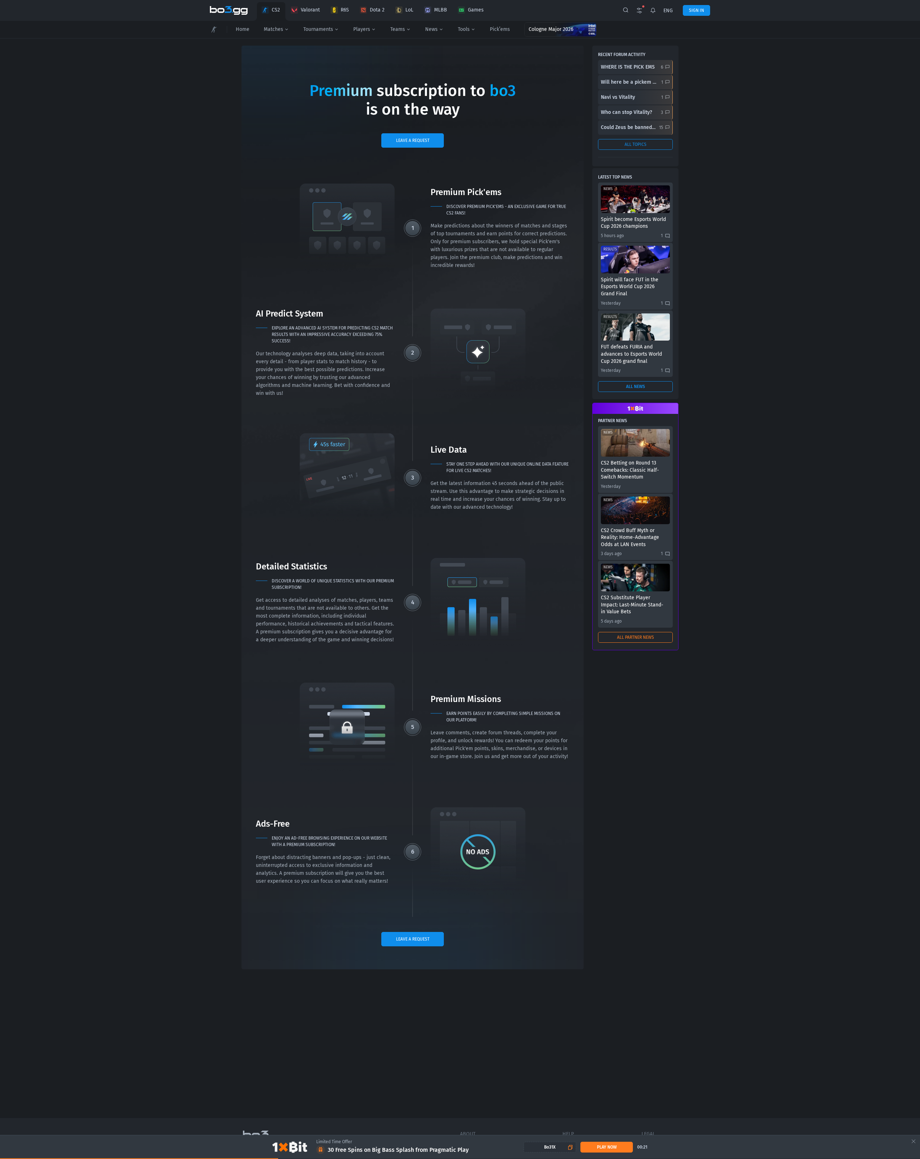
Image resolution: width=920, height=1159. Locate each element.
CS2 (276, 10)
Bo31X (550, 1147)
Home (242, 29)
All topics (636, 144)
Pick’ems (500, 29)
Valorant (310, 10)
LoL (409, 10)
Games (476, 10)
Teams (397, 29)
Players (361, 29)
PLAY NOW (607, 1147)
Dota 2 (377, 10)
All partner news (635, 637)
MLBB (440, 10)
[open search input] (625, 10)
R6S (345, 10)
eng (668, 11)
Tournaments (318, 29)
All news (635, 386)
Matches (273, 29)
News (431, 29)
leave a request (412, 140)
